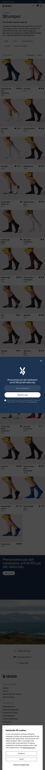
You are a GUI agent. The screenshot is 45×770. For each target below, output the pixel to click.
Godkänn (21, 753)
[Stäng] (41, 361)
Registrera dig (22, 394)
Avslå (21, 759)
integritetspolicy (33, 402)
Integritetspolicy (29, 747)
